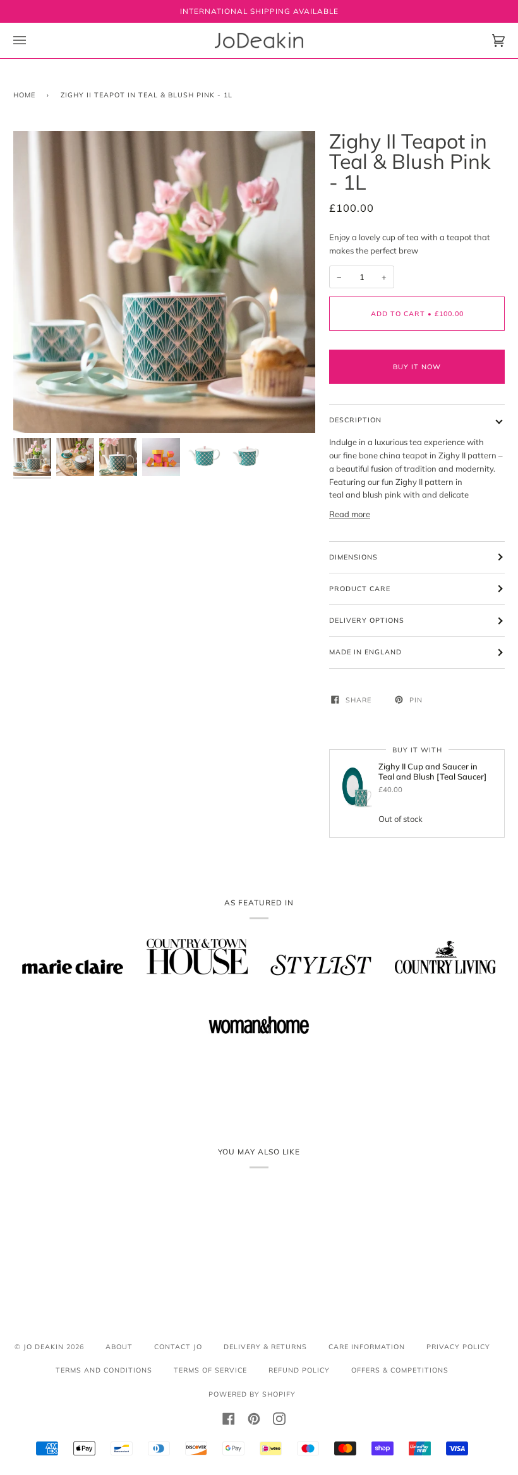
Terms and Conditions (104, 1370)
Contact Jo (178, 1346)
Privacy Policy (458, 1346)
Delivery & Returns (265, 1346)
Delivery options (366, 620)
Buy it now (417, 366)
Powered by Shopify (252, 1394)
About (119, 1346)
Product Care (359, 588)
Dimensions (353, 557)
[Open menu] (32, 40)
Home (24, 94)
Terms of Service (210, 1370)
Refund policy (299, 1370)
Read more (349, 514)
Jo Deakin (43, 1346)
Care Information (366, 1346)
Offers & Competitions (400, 1370)
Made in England (365, 651)
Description (355, 419)
